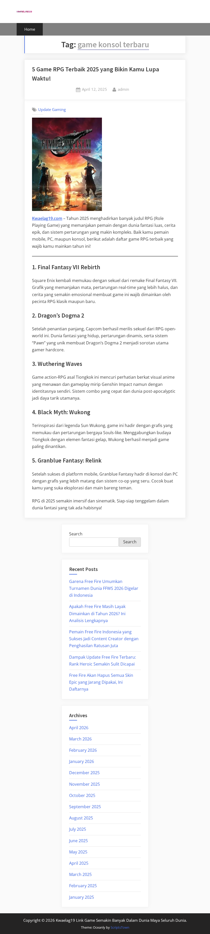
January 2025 (81, 897)
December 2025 (84, 772)
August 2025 (81, 818)
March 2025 (80, 874)
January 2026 (81, 761)
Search (75, 534)
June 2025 (78, 840)
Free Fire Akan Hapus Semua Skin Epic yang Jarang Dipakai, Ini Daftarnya (101, 682)
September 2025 (85, 806)
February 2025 (83, 885)
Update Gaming (52, 109)
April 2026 (78, 727)
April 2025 (78, 863)
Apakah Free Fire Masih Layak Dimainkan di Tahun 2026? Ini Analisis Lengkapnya (97, 613)
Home (29, 29)
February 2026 (83, 750)
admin (123, 89)
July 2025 (77, 829)
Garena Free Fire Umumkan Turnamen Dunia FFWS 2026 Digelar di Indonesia (103, 588)
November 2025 (84, 784)
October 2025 (82, 795)
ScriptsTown (120, 927)
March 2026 (80, 739)
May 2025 (78, 852)
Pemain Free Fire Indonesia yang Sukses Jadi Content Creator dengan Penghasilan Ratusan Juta (104, 638)
